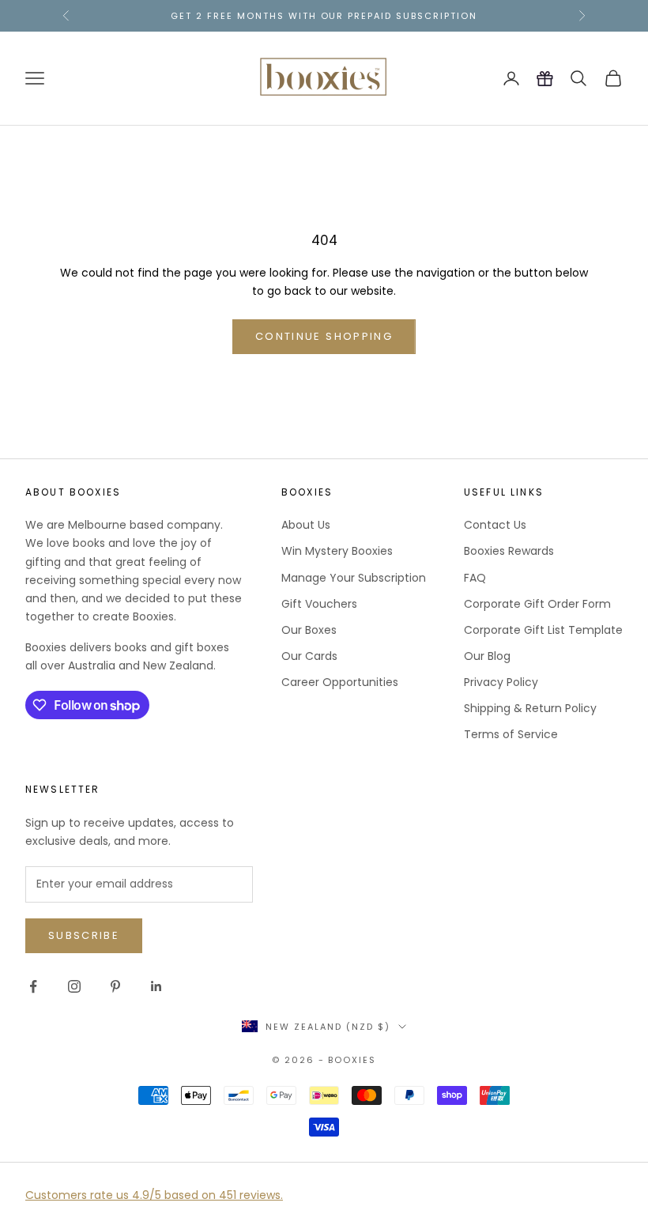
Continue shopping (324, 336)
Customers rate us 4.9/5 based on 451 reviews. (154, 1195)
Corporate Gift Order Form (537, 604)
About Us (305, 525)
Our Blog (487, 656)
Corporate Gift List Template (543, 630)
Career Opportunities (339, 682)
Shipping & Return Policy (530, 708)
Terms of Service (511, 734)
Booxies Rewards (509, 551)
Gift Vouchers (319, 604)
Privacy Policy (501, 682)
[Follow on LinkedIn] (156, 986)
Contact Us (495, 525)
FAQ (475, 578)
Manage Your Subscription (353, 578)
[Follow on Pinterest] (115, 986)
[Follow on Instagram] (74, 986)
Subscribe (83, 935)
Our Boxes (309, 630)
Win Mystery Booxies (337, 551)
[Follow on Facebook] (33, 986)
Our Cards (309, 656)
